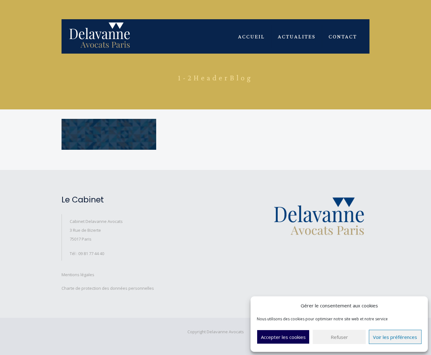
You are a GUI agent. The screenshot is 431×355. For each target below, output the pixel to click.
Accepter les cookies (283, 337)
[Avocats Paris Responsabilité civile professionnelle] (100, 35)
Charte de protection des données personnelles (108, 288)
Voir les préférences (395, 337)
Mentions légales (78, 274)
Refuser (339, 337)
